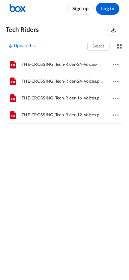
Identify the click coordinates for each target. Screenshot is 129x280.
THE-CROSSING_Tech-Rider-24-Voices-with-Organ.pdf (74, 64)
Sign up (80, 8)
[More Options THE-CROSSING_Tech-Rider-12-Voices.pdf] (116, 115)
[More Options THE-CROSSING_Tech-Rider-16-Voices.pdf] (116, 98)
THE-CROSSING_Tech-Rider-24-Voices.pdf (63, 81)
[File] (13, 64)
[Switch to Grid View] (119, 46)
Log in (107, 8)
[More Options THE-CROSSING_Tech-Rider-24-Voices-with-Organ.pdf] (116, 65)
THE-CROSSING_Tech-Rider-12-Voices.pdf (63, 115)
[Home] (18, 9)
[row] (64, 64)
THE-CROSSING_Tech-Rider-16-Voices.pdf (63, 98)
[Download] (113, 30)
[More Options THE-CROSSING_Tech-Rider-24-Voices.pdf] (116, 81)
